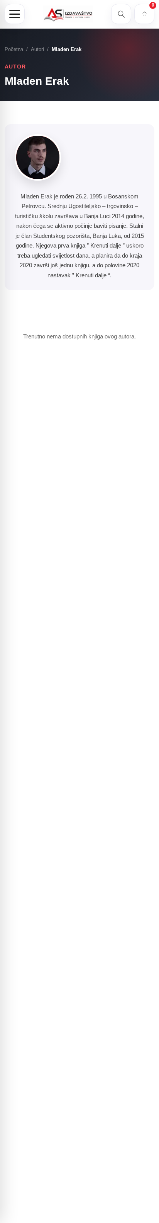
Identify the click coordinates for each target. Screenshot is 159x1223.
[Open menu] (15, 14)
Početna (14, 49)
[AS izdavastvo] (68, 14)
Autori (37, 49)
